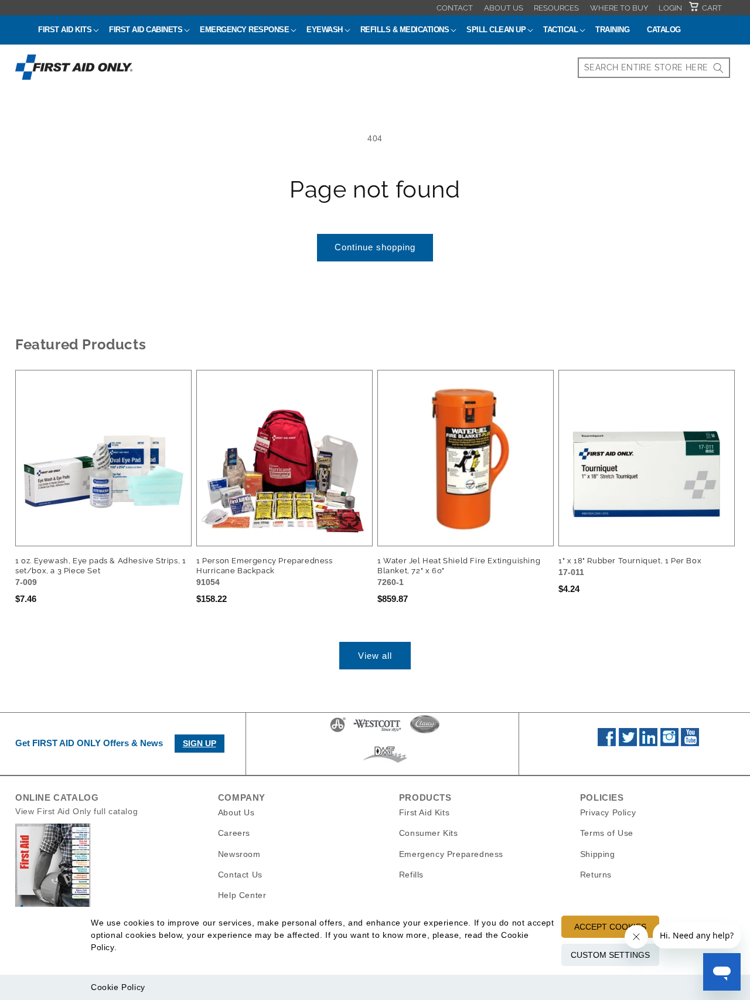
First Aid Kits (424, 812)
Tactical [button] (560, 29)
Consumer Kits (428, 833)
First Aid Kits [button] (64, 29)
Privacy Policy (608, 812)
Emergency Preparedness (451, 853)
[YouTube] (690, 743)
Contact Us (240, 874)
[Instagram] (669, 743)
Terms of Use (606, 833)
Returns (596, 874)
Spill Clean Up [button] (496, 29)
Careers (234, 833)
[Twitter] (628, 743)
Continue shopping (375, 247)
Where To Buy (619, 8)
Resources (556, 8)
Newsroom (239, 853)
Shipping (597, 853)
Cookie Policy (118, 987)
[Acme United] (338, 731)
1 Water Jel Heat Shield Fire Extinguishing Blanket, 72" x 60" (458, 565)
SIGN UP (199, 743)
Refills (411, 874)
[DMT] (384, 762)
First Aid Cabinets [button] (145, 29)
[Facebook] (607, 743)
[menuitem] (454, 7)
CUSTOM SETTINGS (610, 955)
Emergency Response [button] (244, 29)
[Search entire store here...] (718, 67)
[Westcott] (377, 731)
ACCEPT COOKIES (610, 926)
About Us (503, 8)
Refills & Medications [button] (404, 29)
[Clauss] (425, 731)
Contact (455, 8)
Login (670, 8)
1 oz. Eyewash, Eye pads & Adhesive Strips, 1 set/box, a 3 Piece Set (100, 565)
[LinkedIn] (648, 743)
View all (375, 656)
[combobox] (653, 67)
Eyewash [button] (324, 29)
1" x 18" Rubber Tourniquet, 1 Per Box (629, 560)
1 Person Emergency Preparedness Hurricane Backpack (264, 565)
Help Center (242, 894)
